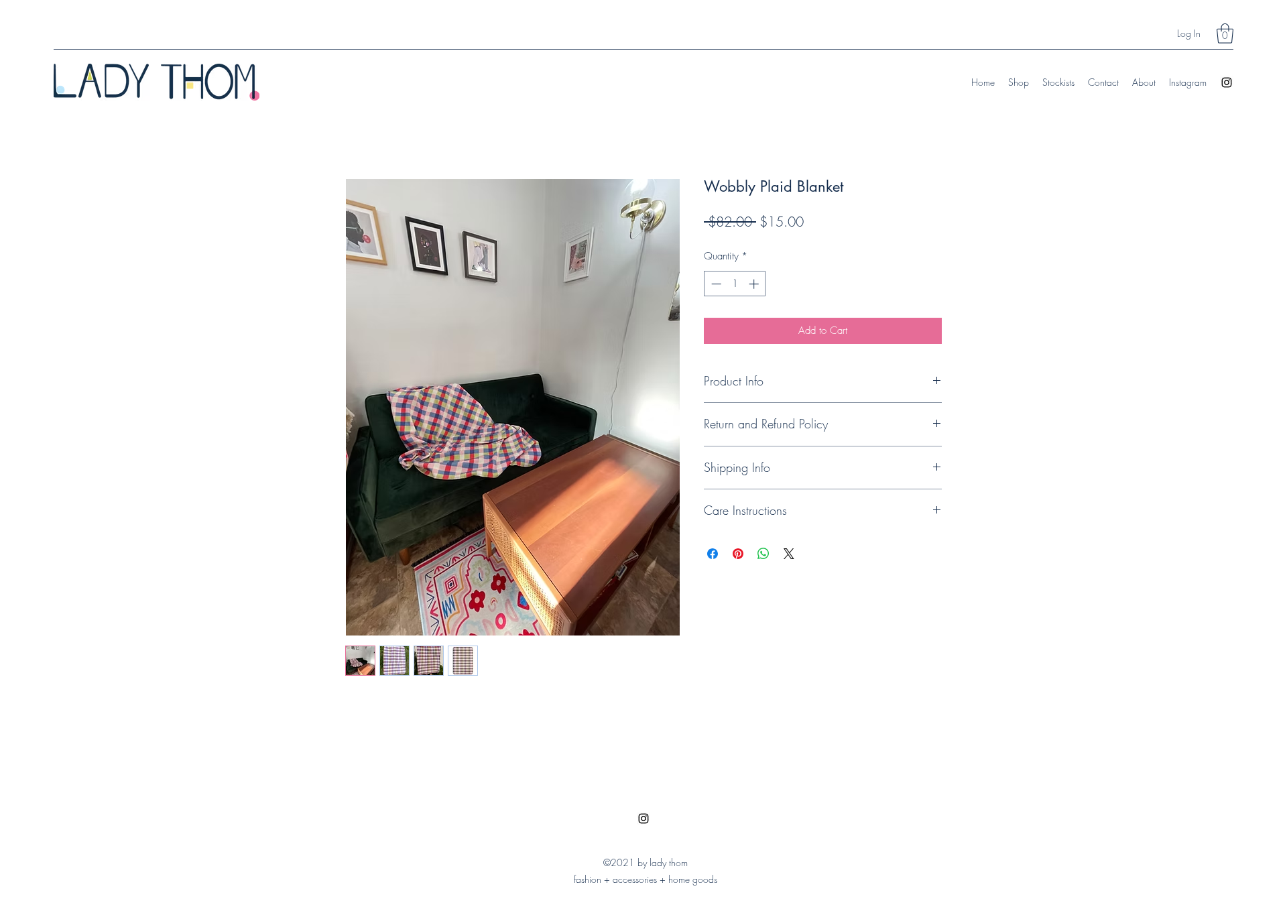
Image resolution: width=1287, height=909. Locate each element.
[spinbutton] (735, 283)
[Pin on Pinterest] (738, 554)
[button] (1225, 33)
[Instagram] (1226, 82)
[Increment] (755, 283)
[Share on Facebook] (712, 554)
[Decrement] (715, 283)
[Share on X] (789, 554)
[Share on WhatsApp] (763, 554)
